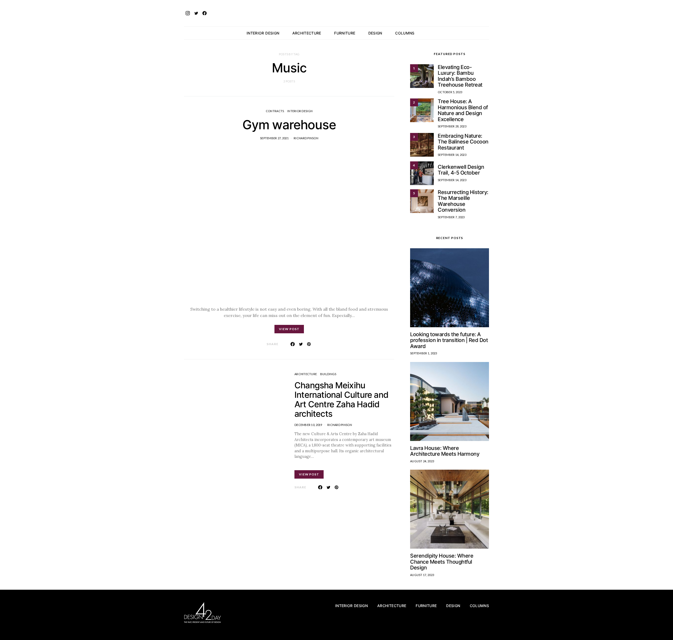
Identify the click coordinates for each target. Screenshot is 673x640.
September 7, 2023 (451, 217)
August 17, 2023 (422, 575)
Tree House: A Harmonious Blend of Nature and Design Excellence (463, 110)
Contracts (275, 111)
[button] (487, 33)
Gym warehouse (289, 124)
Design (375, 33)
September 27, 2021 (274, 138)
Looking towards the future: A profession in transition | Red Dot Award (449, 340)
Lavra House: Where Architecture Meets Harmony (444, 451)
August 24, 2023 (422, 461)
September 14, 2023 (452, 154)
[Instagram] (187, 13)
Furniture (344, 33)
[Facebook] (204, 13)
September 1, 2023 (423, 353)
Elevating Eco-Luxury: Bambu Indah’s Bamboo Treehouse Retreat (460, 76)
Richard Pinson (306, 138)
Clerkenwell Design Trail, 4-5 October (461, 170)
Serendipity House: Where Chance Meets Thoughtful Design (441, 562)
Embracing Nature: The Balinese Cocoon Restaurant (463, 142)
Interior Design (263, 33)
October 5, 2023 (450, 92)
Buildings (328, 374)
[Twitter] (196, 13)
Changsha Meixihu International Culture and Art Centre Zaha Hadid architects (341, 399)
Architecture (306, 33)
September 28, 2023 (452, 126)
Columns (404, 33)
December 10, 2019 (308, 424)
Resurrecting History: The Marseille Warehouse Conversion (463, 201)
